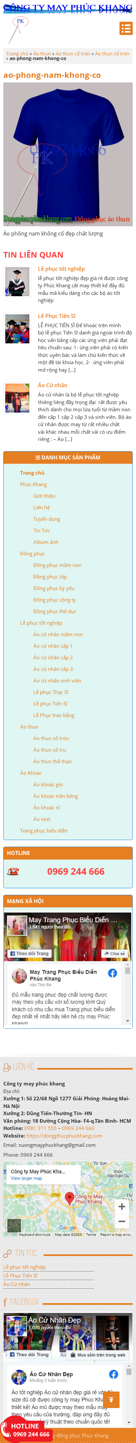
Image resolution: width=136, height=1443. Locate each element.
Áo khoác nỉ (46, 807)
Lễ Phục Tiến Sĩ (56, 316)
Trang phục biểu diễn (44, 830)
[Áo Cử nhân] (17, 398)
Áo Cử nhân (52, 385)
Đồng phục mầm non (57, 565)
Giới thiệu (44, 495)
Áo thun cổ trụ (49, 749)
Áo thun (29, 726)
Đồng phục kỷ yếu (53, 588)
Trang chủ (32, 472)
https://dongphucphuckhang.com (64, 1135)
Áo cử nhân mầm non (58, 634)
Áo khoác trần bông (55, 796)
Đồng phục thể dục (54, 611)
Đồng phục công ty (54, 599)
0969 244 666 (78, 1128)
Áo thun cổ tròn (51, 738)
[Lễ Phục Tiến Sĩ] (17, 328)
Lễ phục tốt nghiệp (41, 622)
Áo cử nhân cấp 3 (53, 669)
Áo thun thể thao (52, 761)
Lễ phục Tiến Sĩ (50, 703)
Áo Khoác (31, 772)
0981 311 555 (40, 1128)
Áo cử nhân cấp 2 (53, 657)
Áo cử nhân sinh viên (57, 680)
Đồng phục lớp (50, 576)
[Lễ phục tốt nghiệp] (17, 281)
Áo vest (41, 819)
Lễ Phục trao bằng (53, 715)
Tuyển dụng (46, 519)
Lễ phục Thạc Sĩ (50, 692)
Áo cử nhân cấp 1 (53, 646)
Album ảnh (45, 542)
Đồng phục (32, 553)
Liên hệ (41, 507)
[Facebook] (68, 1369)
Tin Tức (41, 530)
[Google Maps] (68, 1198)
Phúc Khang (33, 484)
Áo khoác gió (48, 784)
